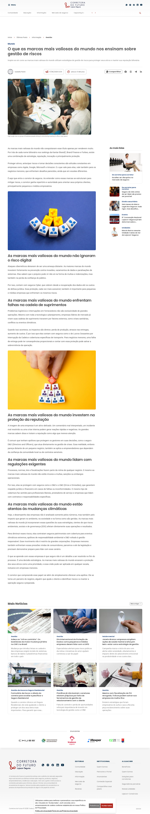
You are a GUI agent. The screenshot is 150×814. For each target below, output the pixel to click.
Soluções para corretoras (127, 761)
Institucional (103, 745)
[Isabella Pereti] (10, 55)
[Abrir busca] (122, 5)
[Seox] (138, 792)
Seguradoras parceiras (131, 768)
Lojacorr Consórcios (130, 778)
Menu (13, 5)
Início (10, 21)
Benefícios (126, 751)
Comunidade (13, 13)
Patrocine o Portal (104, 756)
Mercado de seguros (60, 13)
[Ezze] (120, 725)
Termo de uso (57, 811)
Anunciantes (102, 760)
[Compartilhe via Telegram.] (135, 56)
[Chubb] (30, 724)
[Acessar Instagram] (130, 5)
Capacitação (79, 13)
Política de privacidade (60, 792)
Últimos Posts (22, 21)
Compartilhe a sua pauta (104, 771)
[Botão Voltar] (92, 13)
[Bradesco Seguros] (75, 724)
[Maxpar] (97, 725)
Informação (41, 13)
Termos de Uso (78, 792)
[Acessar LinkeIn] (138, 5)
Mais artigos (135, 588)
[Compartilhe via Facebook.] (125, 56)
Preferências (94, 806)
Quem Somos (102, 751)
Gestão (49, 21)
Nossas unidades (128, 773)
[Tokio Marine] (52, 724)
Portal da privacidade (70, 811)
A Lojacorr (127, 745)
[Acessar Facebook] (134, 5)
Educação (27, 13)
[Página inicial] (23, 749)
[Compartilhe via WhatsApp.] (113, 56)
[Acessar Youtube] (141, 5)
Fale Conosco (94, 792)
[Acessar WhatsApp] (127, 5)
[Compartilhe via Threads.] (130, 56)
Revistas (78, 773)
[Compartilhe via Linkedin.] (140, 56)
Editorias (79, 745)
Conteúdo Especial (104, 765)
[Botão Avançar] (95, 13)
